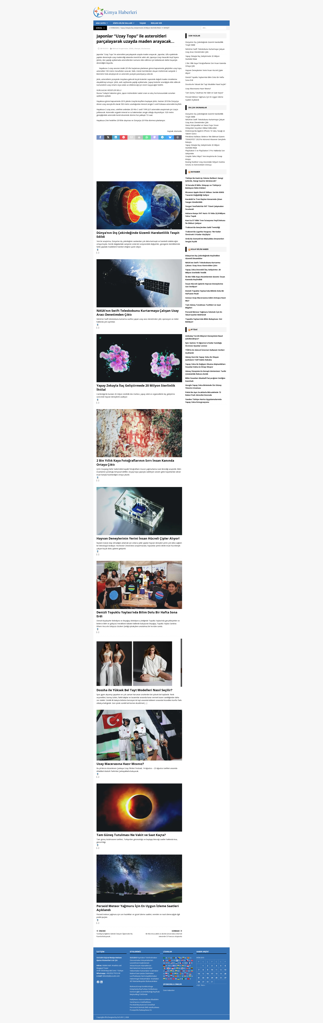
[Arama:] (213, 28)
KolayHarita (134, 989)
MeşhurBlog (134, 994)
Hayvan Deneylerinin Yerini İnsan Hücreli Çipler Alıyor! (138, 538)
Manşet (137, 48)
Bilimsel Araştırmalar (120, 48)
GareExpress (135, 1002)
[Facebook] (98, 981)
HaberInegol (134, 979)
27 (225, 978)
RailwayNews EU (145, 1010)
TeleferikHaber (151, 957)
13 (225, 970)
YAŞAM (143, 23)
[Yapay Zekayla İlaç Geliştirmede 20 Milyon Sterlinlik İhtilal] (139, 358)
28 (199, 982)
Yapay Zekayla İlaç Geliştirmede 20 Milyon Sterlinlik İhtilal (136, 387)
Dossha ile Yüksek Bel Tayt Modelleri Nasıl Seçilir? (134, 690)
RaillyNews (134, 999)
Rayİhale (156, 992)
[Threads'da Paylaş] (178, 137)
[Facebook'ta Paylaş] (100, 137)
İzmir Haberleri (168, 990)
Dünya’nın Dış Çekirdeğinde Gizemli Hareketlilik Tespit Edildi (138, 235)
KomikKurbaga (147, 986)
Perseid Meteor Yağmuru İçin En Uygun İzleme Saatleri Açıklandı (138, 908)
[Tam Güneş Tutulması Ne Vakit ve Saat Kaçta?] (139, 807)
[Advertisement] (139, 160)
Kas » (203, 985)
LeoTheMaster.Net (137, 976)
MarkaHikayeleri (139, 981)
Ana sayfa (101, 23)
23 (207, 978)
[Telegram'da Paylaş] (162, 137)
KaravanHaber (146, 968)
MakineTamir (135, 973)
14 (199, 973)
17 (212, 973)
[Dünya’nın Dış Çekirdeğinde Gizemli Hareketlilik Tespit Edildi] (139, 205)
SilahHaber (149, 973)
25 (216, 978)
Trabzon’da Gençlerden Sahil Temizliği (202, 227)
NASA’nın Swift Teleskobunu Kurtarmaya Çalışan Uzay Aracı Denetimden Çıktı (138, 312)
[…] (98, 252)
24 (212, 978)
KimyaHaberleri (147, 960)
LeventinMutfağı (146, 992)
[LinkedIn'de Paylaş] (116, 137)
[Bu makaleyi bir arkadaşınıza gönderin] (131, 137)
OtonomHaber (135, 960)
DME (146, 1007)
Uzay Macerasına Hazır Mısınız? (120, 764)
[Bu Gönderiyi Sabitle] (123, 137)
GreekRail (151, 1005)
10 (212, 970)
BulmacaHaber (151, 981)
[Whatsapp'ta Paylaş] (147, 137)
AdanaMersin (146, 965)
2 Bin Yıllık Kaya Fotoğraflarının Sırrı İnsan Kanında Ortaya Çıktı (135, 462)
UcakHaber (154, 971)
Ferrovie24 (134, 1007)
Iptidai (194, 329)
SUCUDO (133, 957)
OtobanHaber (145, 979)
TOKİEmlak (143, 994)
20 (225, 973)
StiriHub (141, 1007)
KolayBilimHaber (150, 976)
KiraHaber (155, 979)
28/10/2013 (104, 48)
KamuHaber (144, 971)
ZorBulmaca (152, 989)
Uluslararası (145, 48)
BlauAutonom (142, 1005)
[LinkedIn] (101, 981)
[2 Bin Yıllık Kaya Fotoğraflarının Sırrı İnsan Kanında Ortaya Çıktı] (139, 433)
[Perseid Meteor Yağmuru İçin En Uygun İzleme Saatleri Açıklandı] (139, 879)
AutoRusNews (154, 1007)
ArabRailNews (145, 1002)
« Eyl (198, 985)
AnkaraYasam (135, 965)
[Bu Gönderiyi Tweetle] (108, 137)
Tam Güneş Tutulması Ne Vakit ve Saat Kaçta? (131, 835)
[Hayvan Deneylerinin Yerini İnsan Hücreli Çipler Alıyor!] (139, 511)
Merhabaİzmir (135, 968)
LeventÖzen (134, 963)
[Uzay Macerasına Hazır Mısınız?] (139, 735)
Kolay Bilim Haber (199, 249)
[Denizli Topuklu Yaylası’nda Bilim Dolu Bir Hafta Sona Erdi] (139, 585)
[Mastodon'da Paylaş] (154, 137)
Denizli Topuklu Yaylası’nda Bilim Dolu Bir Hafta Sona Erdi (137, 614)
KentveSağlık (135, 992)
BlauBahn (155, 999)
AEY (131, 981)
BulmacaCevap (135, 986)
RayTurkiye (143, 989)
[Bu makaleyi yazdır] (139, 137)
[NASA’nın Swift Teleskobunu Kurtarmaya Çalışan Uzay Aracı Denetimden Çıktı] (139, 283)
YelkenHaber (135, 971)
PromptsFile (134, 1010)
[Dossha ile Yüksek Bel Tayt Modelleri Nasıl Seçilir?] (139, 663)
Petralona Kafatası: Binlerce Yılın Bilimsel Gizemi (204, 136)
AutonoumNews (145, 999)
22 (203, 978)
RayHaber (195, 172)
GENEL (131, 48)
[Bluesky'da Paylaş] (170, 137)
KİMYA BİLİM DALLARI (122, 23)
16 (207, 973)
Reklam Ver (156, 23)
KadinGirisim (144, 963)
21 (199, 978)
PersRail (133, 1005)
